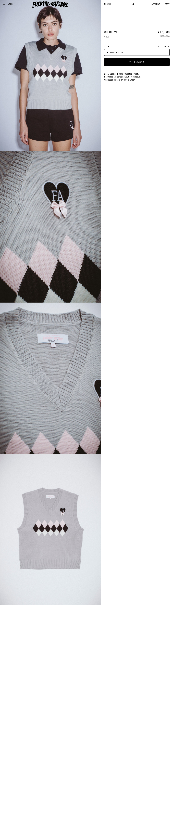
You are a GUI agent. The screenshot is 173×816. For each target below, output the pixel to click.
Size (106, 46)
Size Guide (164, 46)
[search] (132, 4)
